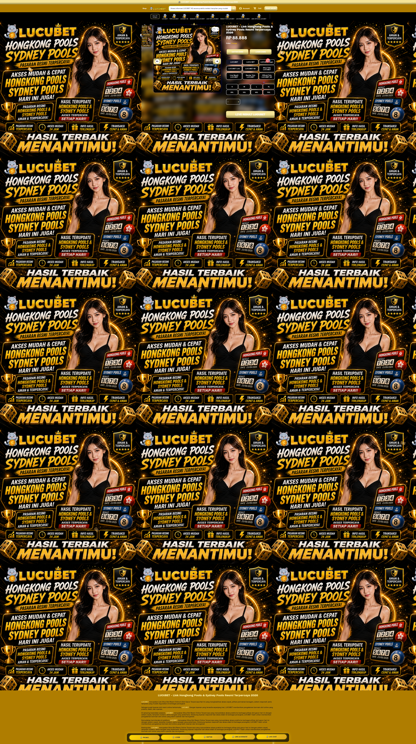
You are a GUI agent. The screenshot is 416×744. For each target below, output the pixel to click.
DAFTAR (209, 737)
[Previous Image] (157, 61)
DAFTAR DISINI (237, 52)
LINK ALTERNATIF (241, 737)
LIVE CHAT (273, 737)
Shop (145, 8)
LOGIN (177, 737)
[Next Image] (217, 61)
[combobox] (200, 8)
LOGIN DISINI (261, 52)
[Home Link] (158, 8)
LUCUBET (145, 702)
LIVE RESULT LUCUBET (250, 114)
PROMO (146, 737)
